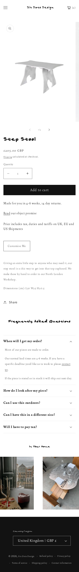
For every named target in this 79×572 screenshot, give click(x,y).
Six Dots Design (26, 556)
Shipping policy (39, 563)
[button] (39, 341)
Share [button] (13, 302)
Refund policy (46, 556)
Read (6, 213)
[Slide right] (49, 129)
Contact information (62, 563)
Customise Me (17, 246)
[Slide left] (30, 129)
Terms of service (19, 563)
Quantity (8, 164)
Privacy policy (63, 556)
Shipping (7, 157)
